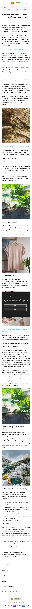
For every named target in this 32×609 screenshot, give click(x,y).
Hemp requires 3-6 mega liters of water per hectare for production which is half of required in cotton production (17, 516)
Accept (15, 305)
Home (2, 7)
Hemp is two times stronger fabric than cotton (17, 507)
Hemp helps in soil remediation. (12, 521)
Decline (15, 309)
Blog (5, 7)
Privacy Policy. (23, 302)
